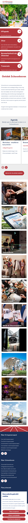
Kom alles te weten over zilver (8, 468)
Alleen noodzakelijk (14, 515)
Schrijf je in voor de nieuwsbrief (9, 477)
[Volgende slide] (6, 167)
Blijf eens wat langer (6, 450)
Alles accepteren (14, 511)
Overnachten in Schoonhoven (8, 473)
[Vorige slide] (2, 167)
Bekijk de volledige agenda (14, 173)
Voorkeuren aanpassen (14, 519)
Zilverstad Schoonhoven (7, 464)
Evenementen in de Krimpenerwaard (10, 443)
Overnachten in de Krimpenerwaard (10, 445)
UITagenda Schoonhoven (7, 466)
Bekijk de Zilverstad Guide (7, 475)
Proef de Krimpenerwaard (7, 441)
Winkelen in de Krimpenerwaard (9, 448)
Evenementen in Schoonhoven (8, 471)
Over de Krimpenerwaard (7, 439)
